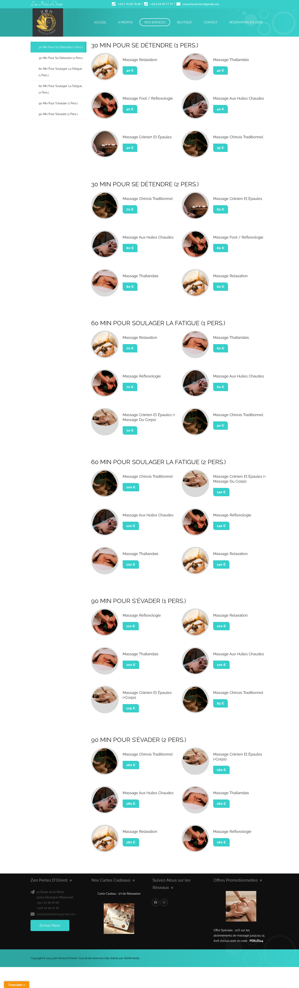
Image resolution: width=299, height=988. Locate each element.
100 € (130, 487)
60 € (220, 348)
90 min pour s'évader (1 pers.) (58, 103)
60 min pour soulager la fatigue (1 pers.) (60, 72)
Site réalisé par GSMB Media (122, 958)
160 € (130, 765)
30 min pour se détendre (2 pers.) (61, 58)
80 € (220, 209)
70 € (130, 209)
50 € (220, 425)
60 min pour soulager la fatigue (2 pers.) (60, 89)
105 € (130, 708)
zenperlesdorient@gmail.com (56, 914)
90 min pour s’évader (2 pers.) (58, 114)
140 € (221, 492)
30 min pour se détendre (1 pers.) (61, 47)
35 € (220, 148)
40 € (130, 70)
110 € (130, 626)
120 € (130, 526)
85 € (220, 703)
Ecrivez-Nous (50, 925)
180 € (221, 770)
